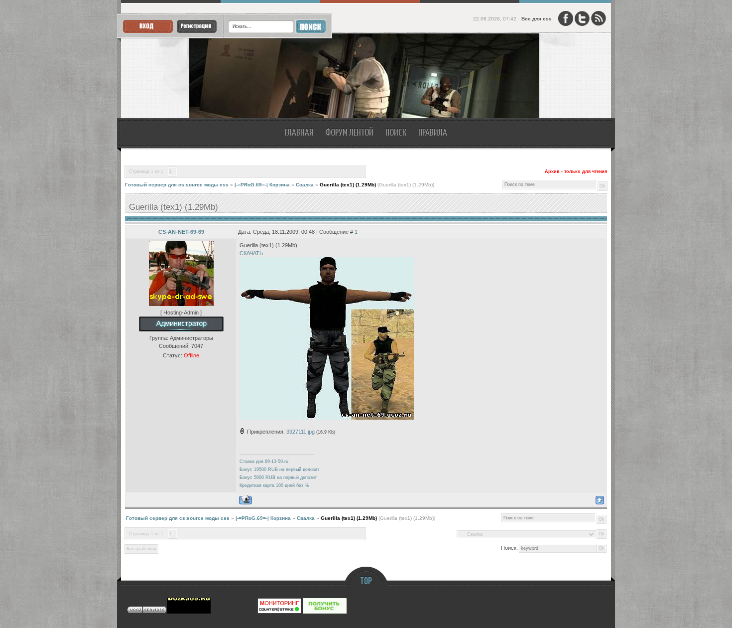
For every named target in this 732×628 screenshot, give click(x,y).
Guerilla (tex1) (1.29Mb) (348, 184)
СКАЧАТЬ (251, 253)
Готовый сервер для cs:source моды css (177, 184)
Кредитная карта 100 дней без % (274, 485)
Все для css (536, 18)
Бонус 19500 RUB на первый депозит (279, 469)
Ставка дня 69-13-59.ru (264, 461)
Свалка (305, 184)
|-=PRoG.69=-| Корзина (262, 184)
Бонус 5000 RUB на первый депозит (278, 477)
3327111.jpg (300, 432)
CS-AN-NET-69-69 (181, 232)
